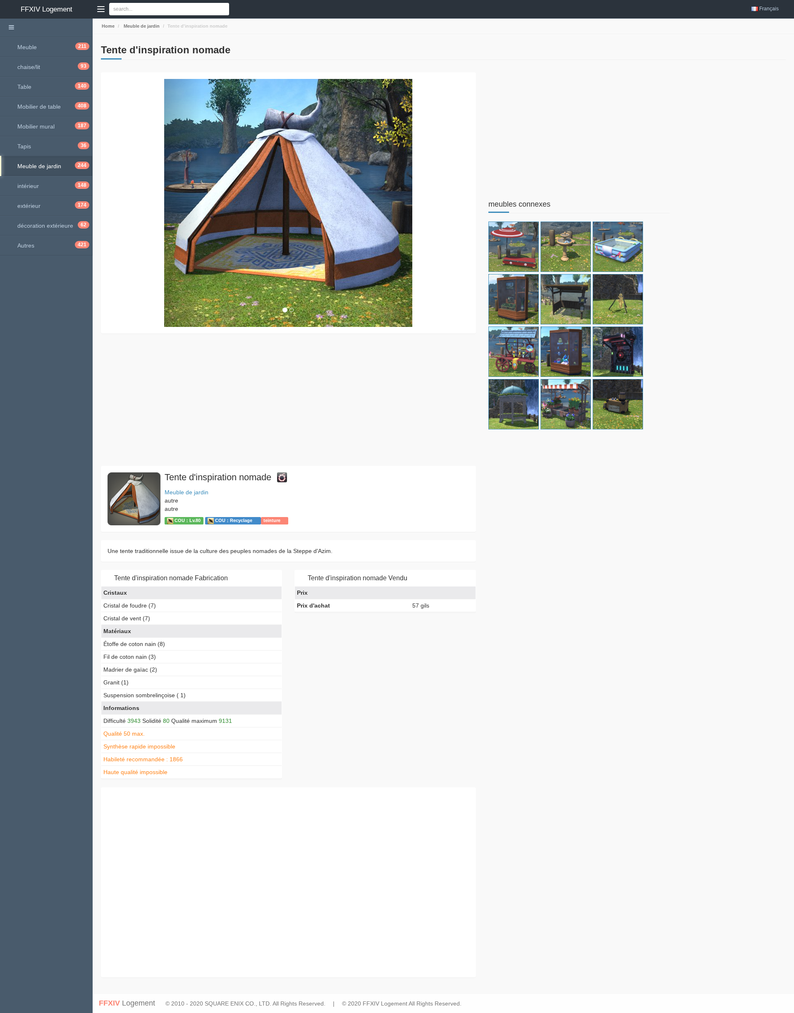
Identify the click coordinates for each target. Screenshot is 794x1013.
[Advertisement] (288, 400)
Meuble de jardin (141, 26)
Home (107, 26)
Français (769, 9)
